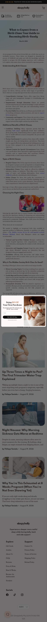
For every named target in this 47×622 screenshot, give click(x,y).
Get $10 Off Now (12, 317)
